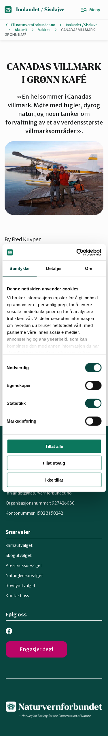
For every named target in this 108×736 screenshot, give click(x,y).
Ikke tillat (54, 479)
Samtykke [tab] (19, 268)
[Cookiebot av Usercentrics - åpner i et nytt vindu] (76, 252)
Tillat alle (54, 446)
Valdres (44, 30)
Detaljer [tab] (54, 268)
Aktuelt (21, 30)
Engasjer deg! (36, 649)
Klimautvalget (19, 545)
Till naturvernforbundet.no (32, 25)
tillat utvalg (54, 463)
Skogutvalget (19, 555)
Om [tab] (88, 268)
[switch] (93, 385)
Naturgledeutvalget (24, 575)
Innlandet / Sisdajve (40, 9)
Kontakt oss (17, 595)
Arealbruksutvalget (24, 565)
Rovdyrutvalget (20, 585)
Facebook (9, 631)
